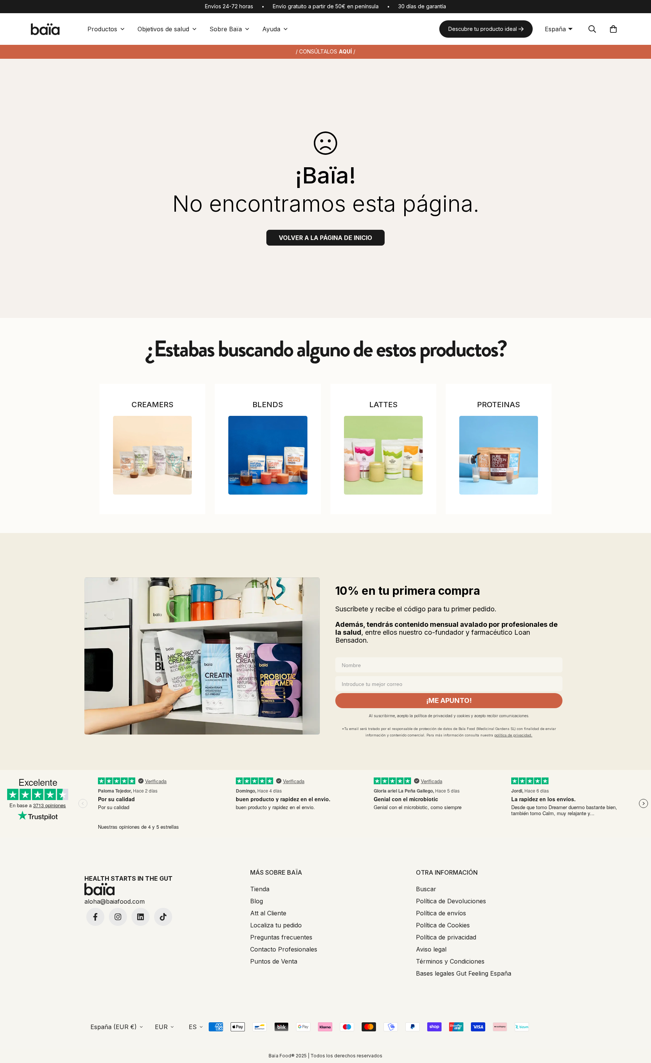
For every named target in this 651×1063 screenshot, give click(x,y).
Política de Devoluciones (451, 901)
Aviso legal (431, 949)
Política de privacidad (446, 937)
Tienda (259, 889)
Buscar (426, 889)
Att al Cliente (268, 913)
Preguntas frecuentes (281, 937)
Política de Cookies (443, 925)
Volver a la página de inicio (325, 237)
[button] (613, 29)
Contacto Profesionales (283, 949)
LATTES (383, 404)
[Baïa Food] (45, 29)
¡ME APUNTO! (449, 700)
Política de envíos (441, 913)
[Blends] (267, 455)
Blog (256, 901)
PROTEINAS (498, 404)
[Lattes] (383, 455)
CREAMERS (152, 404)
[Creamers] (152, 455)
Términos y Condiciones (450, 961)
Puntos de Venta (273, 961)
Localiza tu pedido (276, 925)
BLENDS (267, 404)
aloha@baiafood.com (114, 901)
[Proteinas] (498, 455)
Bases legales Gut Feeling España (463, 973)
